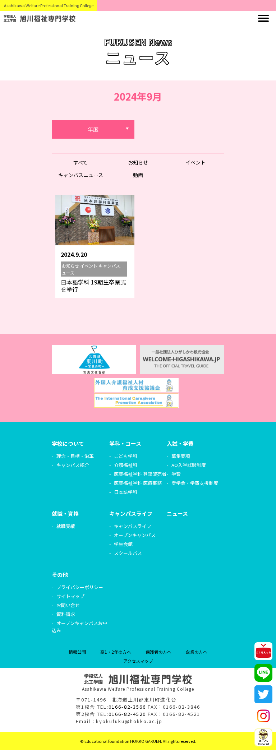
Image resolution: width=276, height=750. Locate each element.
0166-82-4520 (127, 713)
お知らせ (138, 162)
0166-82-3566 (127, 706)
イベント (195, 162)
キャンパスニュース (80, 175)
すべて (80, 162)
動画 (138, 175)
